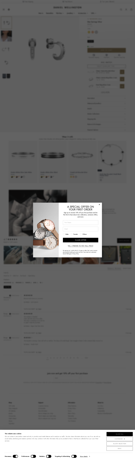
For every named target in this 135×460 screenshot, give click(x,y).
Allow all (120, 434)
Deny (120, 448)
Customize (119, 439)
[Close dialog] (99, 204)
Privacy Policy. (76, 254)
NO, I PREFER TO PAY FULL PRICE (80, 246)
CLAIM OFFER (80, 240)
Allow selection (119, 444)
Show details (84, 456)
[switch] (33, 456)
